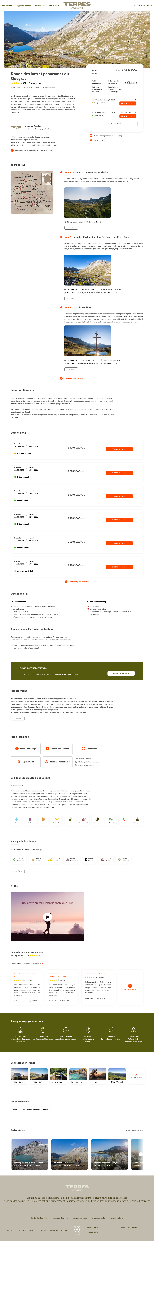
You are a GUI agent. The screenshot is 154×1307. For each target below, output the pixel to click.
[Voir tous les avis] (130, 987)
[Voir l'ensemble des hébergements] (116, 83)
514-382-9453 (145, 5)
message (49, 150)
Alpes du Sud (39, 1082)
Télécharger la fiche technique (104, 141)
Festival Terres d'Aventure (129, 1228)
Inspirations (40, 5)
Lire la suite (17, 718)
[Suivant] (141, 1154)
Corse (98, 1082)
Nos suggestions (58, 1218)
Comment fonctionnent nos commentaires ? (26, 964)
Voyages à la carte (80, 1218)
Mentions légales (92, 1228)
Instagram (54, 1230)
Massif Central (117, 1082)
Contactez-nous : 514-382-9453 (20, 1230)
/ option (128, 103)
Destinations (7, 5)
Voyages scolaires (116, 1218)
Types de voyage (24, 5)
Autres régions (136, 1077)
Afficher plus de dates (115, 123)
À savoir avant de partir (86, 765)
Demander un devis (121, 673)
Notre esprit (54, 5)
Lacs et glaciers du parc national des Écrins (30, 1163)
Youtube (64, 1230)
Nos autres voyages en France (134, 1130)
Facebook (43, 1230)
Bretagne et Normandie (79, 1082)
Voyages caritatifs (98, 1218)
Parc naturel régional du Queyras (36, 1109)
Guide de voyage (92, 1233)
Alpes (15, 1109)
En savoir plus (18, 871)
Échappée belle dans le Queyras (106, 1163)
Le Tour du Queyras (61, 1163)
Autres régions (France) (59, 1082)
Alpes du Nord (19, 1082)
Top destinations (37, 1218)
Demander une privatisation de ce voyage (108, 136)
